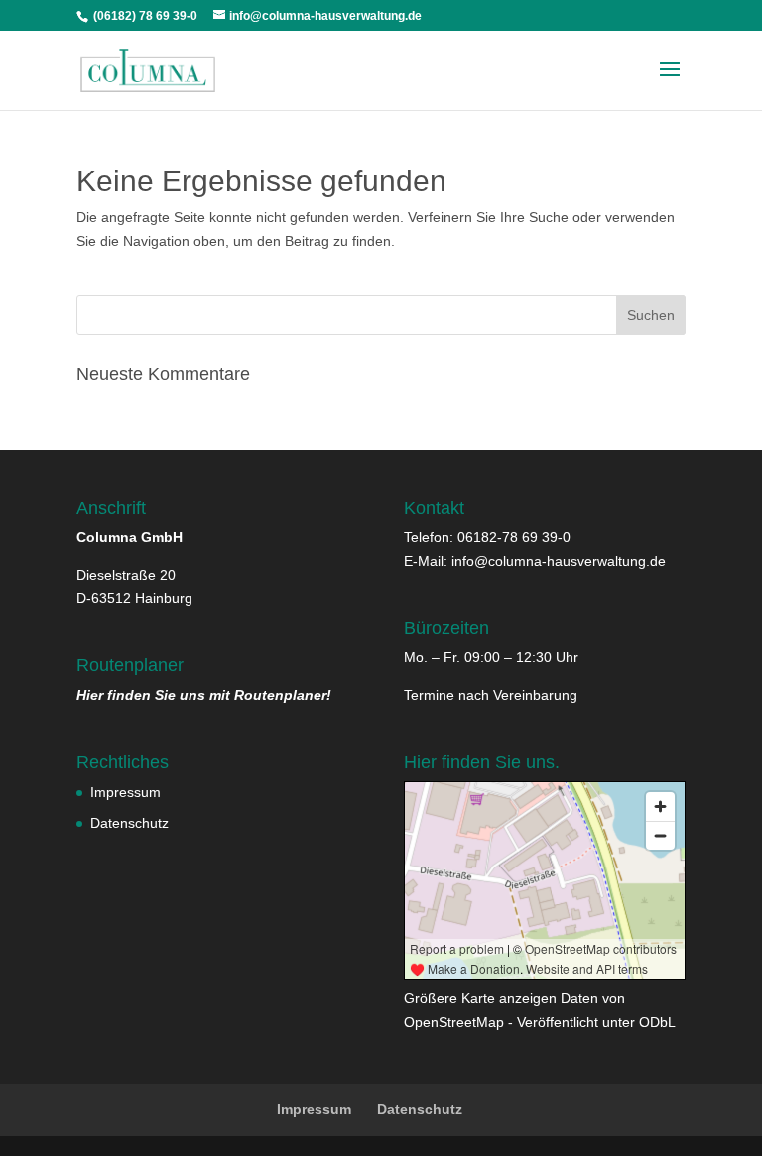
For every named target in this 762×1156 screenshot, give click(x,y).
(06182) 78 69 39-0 (143, 16)
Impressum (125, 792)
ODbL (657, 1022)
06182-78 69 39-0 (514, 537)
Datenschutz (129, 823)
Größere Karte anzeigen (480, 998)
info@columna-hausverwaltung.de (558, 561)
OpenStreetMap (454, 1022)
